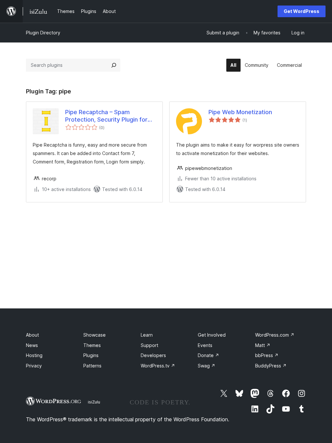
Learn (147, 335)
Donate (208, 355)
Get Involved (212, 335)
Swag (206, 365)
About (32, 335)
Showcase (94, 335)
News (32, 345)
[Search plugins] (113, 65)
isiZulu (94, 401)
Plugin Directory (43, 32)
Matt (262, 345)
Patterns (92, 365)
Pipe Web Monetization (240, 112)
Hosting (34, 355)
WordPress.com (274, 335)
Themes (92, 345)
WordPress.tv (158, 365)
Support (149, 345)
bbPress (267, 355)
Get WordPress (301, 11)
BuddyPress (271, 365)
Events (205, 345)
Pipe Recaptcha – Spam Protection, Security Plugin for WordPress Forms (106, 116)
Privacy (34, 365)
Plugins (91, 355)
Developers (153, 355)
